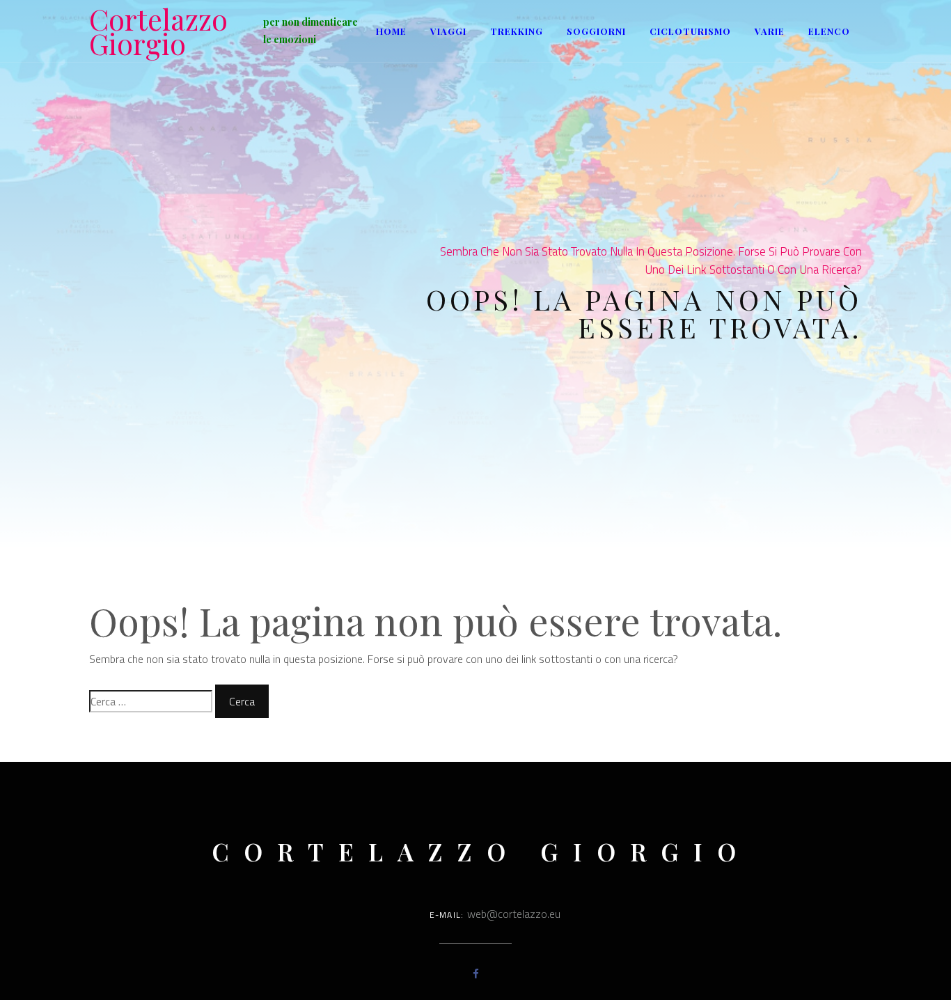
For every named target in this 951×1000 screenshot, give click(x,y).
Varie (770, 31)
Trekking (516, 31)
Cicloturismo (690, 31)
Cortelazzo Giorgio (158, 31)
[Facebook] (476, 974)
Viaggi (448, 31)
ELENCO (829, 31)
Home (391, 31)
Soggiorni (596, 31)
